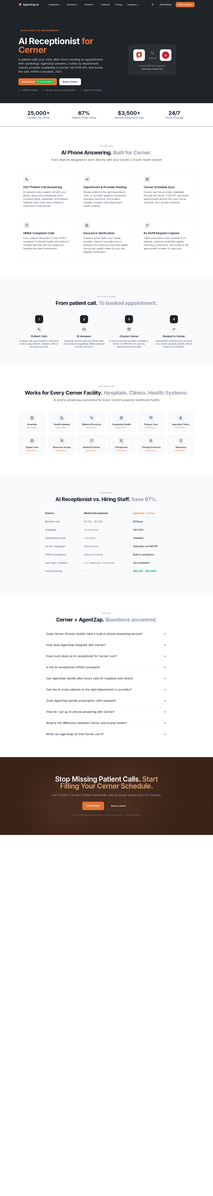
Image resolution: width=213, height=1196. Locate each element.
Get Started (165, 4)
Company (132, 4)
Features (105, 4)
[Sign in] (152, 4)
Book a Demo (70, 81)
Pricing (118, 4)
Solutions (72, 4)
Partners (88, 4)
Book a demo (185, 4)
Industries (54, 4)
